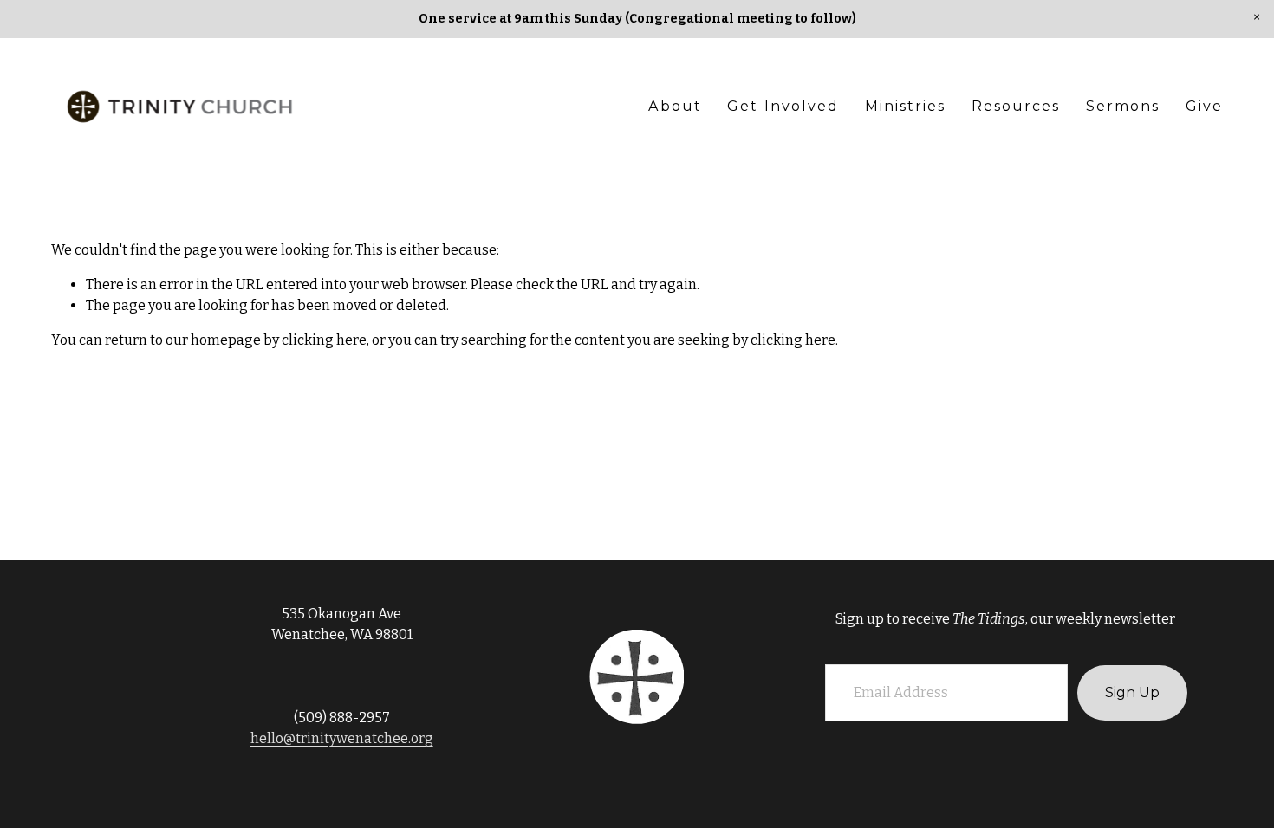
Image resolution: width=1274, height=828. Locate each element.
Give (1204, 106)
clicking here (324, 340)
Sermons (1123, 106)
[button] (1256, 17)
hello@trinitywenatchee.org (341, 738)
